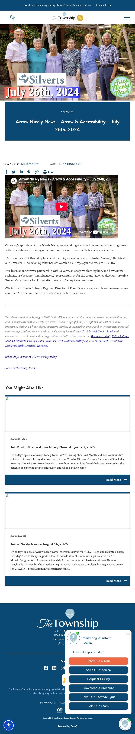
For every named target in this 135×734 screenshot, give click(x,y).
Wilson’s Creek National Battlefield (67, 341)
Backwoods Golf (100, 336)
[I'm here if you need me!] (125, 724)
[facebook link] (46, 668)
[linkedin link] (54, 668)
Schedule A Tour (103, 5)
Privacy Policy (48, 702)
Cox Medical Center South (97, 331)
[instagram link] (63, 668)
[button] (9, 725)
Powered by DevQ (67, 726)
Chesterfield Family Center (28, 341)
